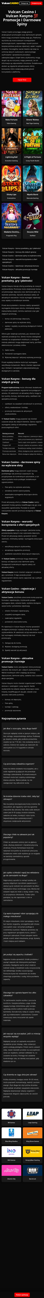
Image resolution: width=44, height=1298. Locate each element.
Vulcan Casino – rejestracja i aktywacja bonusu (20, 266)
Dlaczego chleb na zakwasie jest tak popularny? (18, 835)
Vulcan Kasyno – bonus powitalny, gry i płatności (21, 248)
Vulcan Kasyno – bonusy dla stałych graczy (19, 252)
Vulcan (10, 3)
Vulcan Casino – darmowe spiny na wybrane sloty (21, 256)
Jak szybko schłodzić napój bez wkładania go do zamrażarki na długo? (21, 874)
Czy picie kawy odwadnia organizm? (18, 764)
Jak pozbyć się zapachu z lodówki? (18, 954)
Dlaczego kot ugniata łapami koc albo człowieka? (19, 994)
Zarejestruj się (36, 3)
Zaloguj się (24, 3)
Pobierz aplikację (22, 1295)
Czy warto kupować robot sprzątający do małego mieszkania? (20, 915)
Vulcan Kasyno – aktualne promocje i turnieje (19, 269)
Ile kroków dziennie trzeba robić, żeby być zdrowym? (21, 797)
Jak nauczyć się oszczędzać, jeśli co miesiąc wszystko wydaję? (22, 1035)
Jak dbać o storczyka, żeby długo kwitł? (20, 728)
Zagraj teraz (21, 80)
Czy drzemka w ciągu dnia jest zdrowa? (20, 1074)
